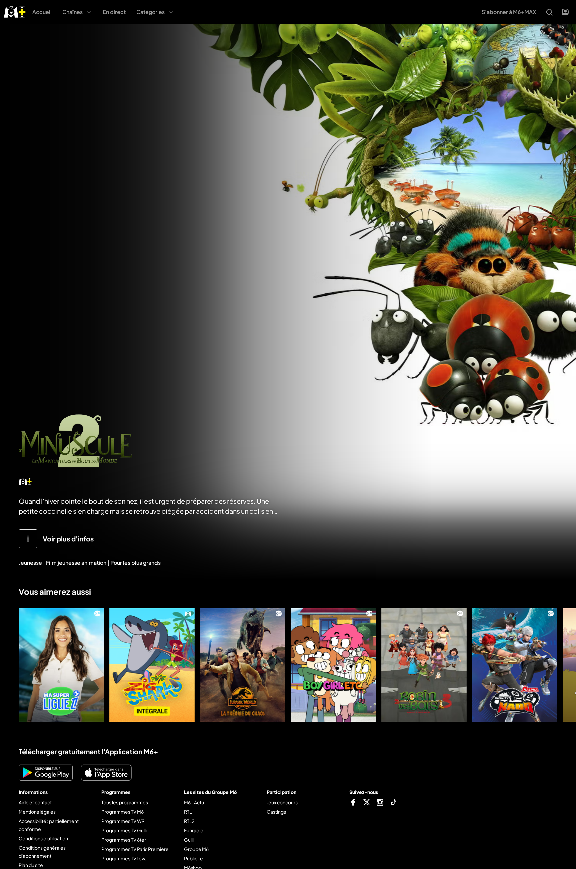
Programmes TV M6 (122, 812)
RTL (188, 812)
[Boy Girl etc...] (333, 665)
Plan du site (31, 865)
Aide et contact (35, 802)
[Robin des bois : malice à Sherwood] (424, 665)
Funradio (193, 830)
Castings (276, 812)
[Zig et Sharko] (152, 665)
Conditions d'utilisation (43, 838)
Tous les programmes (124, 802)
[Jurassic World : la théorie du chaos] (242, 665)
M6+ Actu (194, 802)
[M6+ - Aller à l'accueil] (15, 11)
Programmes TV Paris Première (135, 849)
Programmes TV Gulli (124, 830)
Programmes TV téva (124, 858)
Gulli (189, 840)
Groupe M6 (196, 849)
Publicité (193, 858)
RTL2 (189, 821)
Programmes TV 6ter (123, 840)
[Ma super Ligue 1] (61, 665)
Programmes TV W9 (122, 821)
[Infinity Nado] (514, 665)
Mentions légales (37, 812)
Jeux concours (282, 802)
